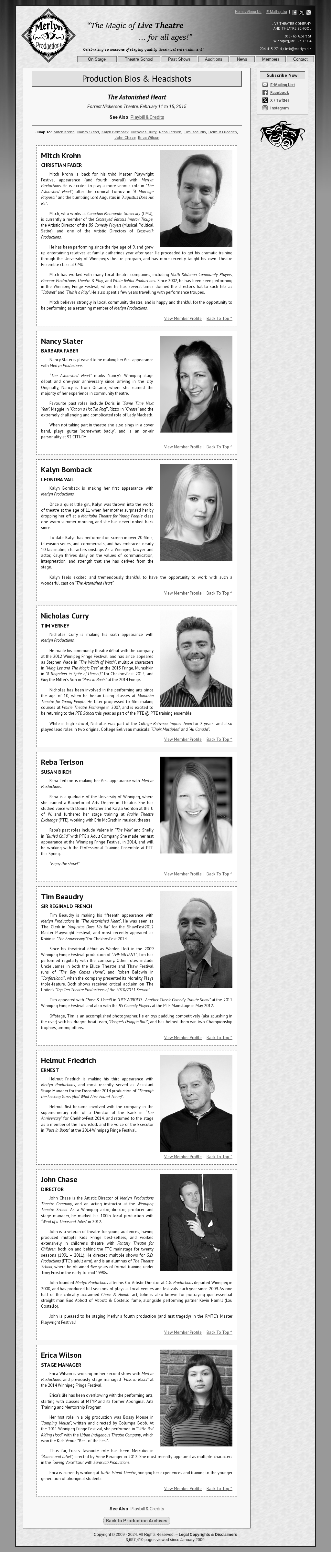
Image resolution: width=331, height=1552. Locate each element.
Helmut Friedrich (222, 132)
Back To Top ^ (219, 318)
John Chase (124, 137)
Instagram (279, 108)
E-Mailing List (276, 12)
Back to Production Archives (136, 1520)
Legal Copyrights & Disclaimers (208, 1534)
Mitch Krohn (64, 132)
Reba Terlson (170, 132)
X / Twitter (279, 100)
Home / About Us (248, 12)
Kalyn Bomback (115, 132)
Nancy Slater (88, 132)
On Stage (97, 59)
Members (271, 59)
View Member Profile (183, 318)
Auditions (213, 59)
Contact (300, 59)
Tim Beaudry (195, 132)
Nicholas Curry (143, 132)
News (242, 59)
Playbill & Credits (147, 117)
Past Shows (179, 59)
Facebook (279, 92)
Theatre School (139, 59)
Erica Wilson (148, 137)
